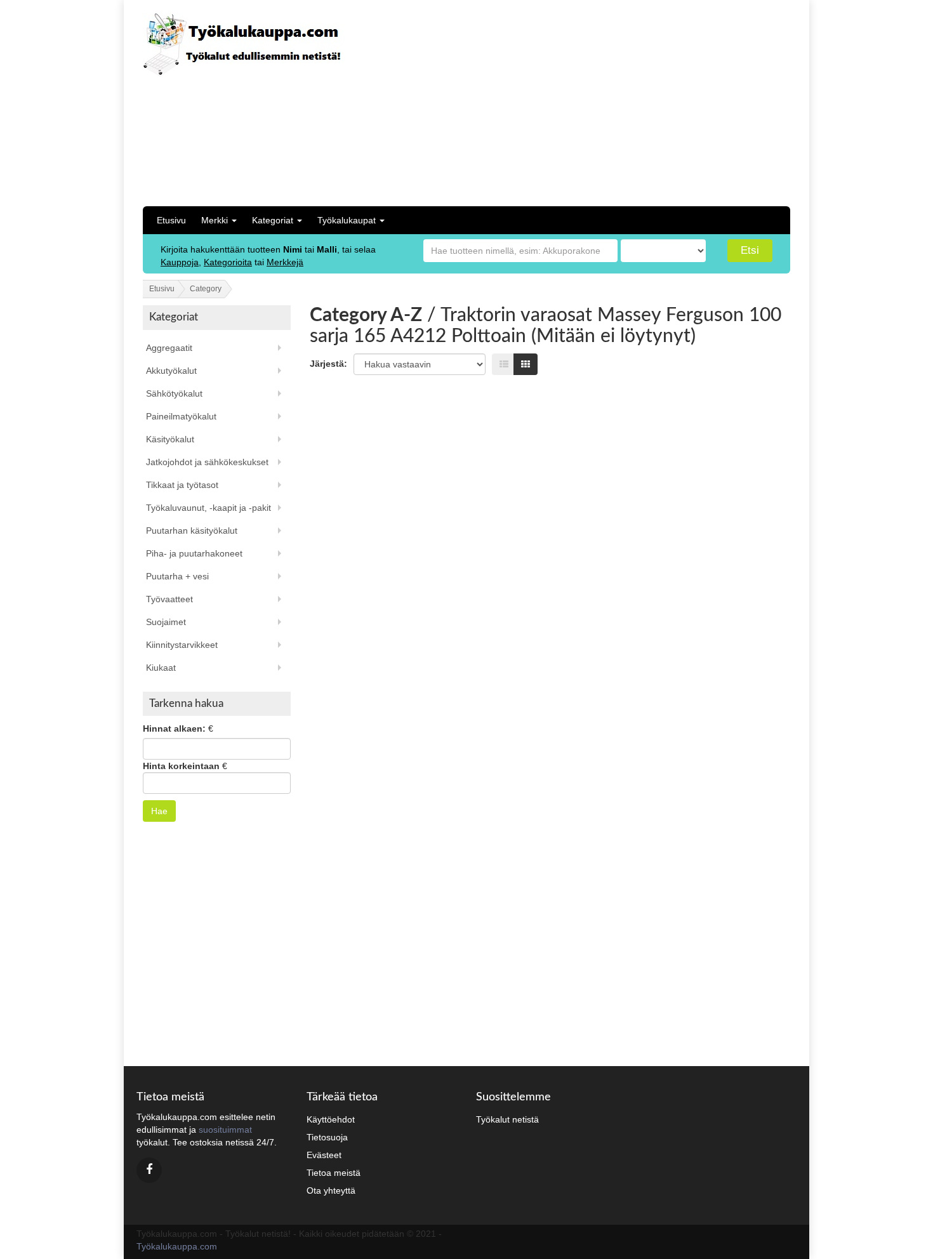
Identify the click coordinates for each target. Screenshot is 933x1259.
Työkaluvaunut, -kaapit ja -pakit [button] (208, 508)
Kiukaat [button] (161, 667)
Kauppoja (180, 262)
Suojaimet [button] (166, 622)
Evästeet (324, 1155)
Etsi (750, 250)
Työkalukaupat (347, 220)
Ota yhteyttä (331, 1190)
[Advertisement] (704, 101)
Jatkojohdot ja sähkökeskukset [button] (207, 462)
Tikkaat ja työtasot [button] (182, 485)
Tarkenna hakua (186, 703)
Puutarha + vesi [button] (177, 576)
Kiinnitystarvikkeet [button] (182, 645)
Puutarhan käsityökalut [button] (191, 530)
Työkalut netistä (507, 1119)
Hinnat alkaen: (174, 728)
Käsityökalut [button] (170, 439)
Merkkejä (285, 262)
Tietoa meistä (334, 1173)
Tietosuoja (327, 1137)
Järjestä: (328, 364)
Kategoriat (274, 220)
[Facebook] (149, 1170)
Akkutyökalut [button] (171, 371)
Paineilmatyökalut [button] (181, 416)
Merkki (215, 220)
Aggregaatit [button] (169, 348)
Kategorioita (228, 262)
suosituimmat (225, 1129)
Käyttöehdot (331, 1119)
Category (206, 288)
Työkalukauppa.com (176, 1246)
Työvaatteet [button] (169, 599)
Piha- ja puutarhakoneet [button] (194, 553)
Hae (159, 811)
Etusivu (171, 220)
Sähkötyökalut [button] (174, 393)
